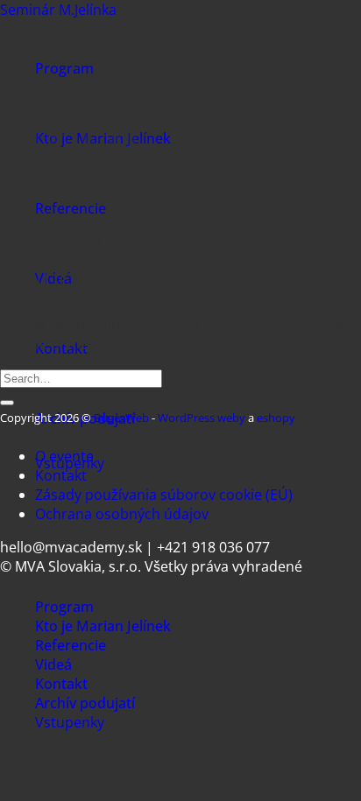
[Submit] (7, 402)
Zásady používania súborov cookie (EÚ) (164, 494)
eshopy (276, 417)
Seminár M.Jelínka (58, 9)
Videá (53, 664)
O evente (64, 456)
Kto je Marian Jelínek (103, 626)
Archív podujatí (85, 703)
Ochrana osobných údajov (122, 513)
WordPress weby (201, 417)
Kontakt (61, 475)
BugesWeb (121, 417)
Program (64, 68)
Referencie (70, 208)
